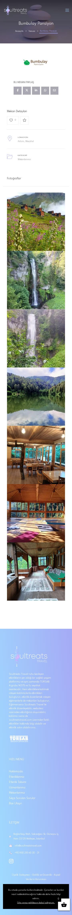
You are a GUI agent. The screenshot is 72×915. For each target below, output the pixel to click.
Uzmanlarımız (17, 787)
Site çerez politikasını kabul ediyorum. (36, 903)
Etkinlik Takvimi (17, 782)
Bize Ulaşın (15, 803)
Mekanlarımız (24, 159)
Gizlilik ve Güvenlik (42, 875)
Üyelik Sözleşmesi (21, 875)
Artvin (21, 141)
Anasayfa (19, 31)
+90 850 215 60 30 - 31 (27, 853)
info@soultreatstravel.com (28, 846)
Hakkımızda (16, 771)
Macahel (29, 141)
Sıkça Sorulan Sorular (22, 798)
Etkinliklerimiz (16, 776)
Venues (32, 31)
